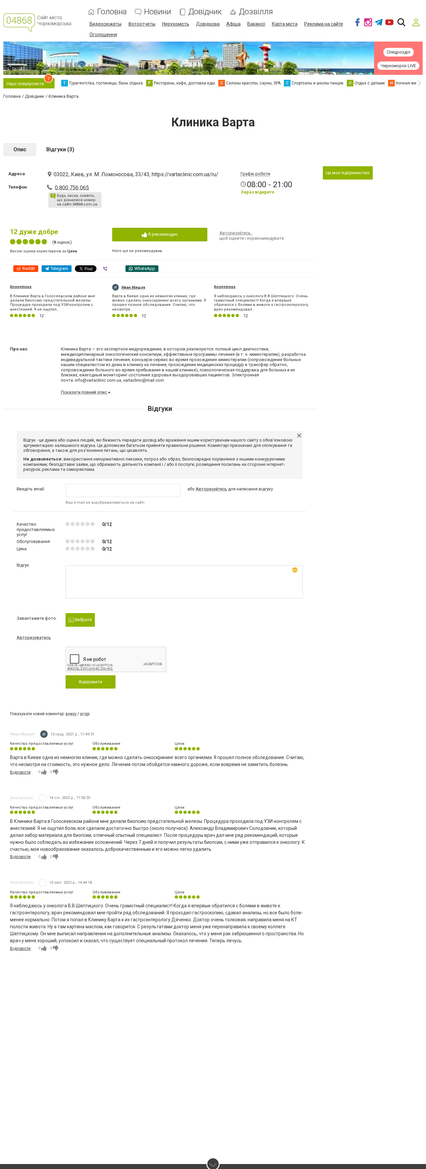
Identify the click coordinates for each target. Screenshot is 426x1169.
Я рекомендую (162, 234)
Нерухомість (175, 24)
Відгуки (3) (60, 149)
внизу (71, 714)
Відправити (90, 681)
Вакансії (256, 24)
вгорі (85, 714)
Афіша (233, 24)
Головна (112, 11)
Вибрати (83, 619)
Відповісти (20, 772)
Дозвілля (256, 11)
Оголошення (103, 34)
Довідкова (208, 24)
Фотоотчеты (141, 24)
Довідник (205, 11)
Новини (157, 11)
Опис (19, 149)
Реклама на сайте (323, 24)
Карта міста (285, 24)
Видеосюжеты (105, 24)
